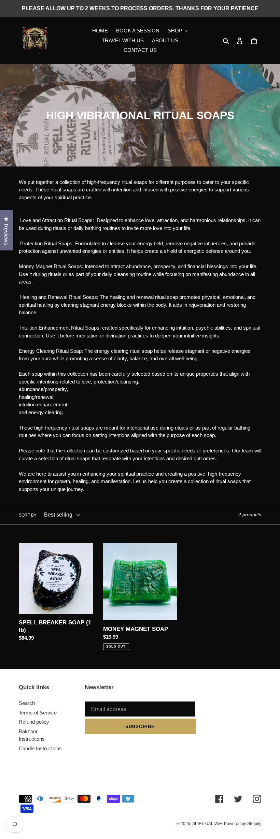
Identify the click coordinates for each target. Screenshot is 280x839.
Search (27, 703)
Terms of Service (38, 712)
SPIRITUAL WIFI (207, 823)
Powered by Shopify (242, 823)
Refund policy (34, 722)
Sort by (28, 515)
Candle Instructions (40, 748)
